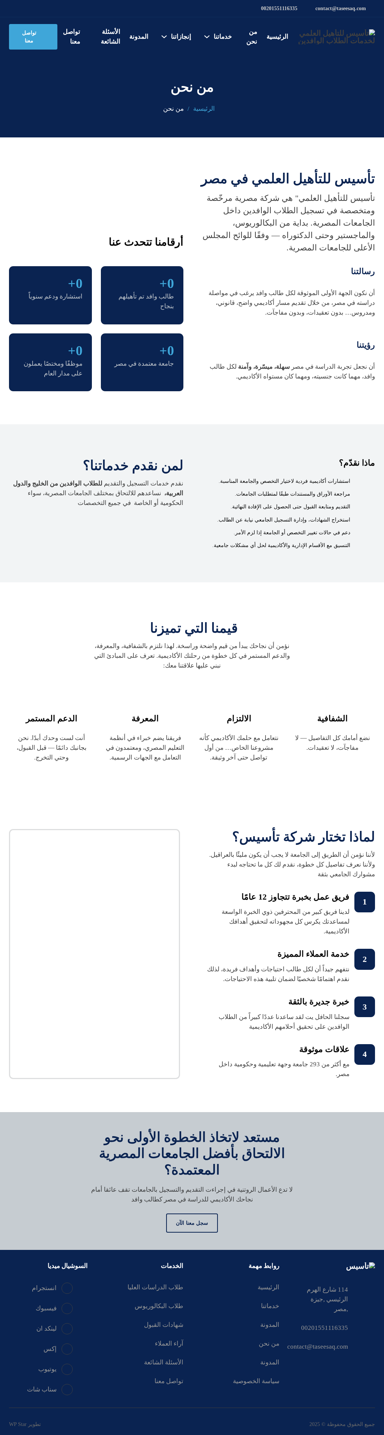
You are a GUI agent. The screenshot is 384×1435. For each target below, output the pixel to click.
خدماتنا (223, 36)
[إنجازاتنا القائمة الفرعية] (164, 36)
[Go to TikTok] (12, 9)
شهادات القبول (163, 1324)
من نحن (251, 36)
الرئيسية (277, 36)
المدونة (138, 36)
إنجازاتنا (181, 36)
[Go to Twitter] (55, 9)
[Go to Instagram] (23, 9)
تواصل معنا (71, 36)
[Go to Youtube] (44, 9)
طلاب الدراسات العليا (155, 1287)
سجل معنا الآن (192, 1223)
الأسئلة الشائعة (110, 36)
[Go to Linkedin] (66, 9)
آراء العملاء (169, 1343)
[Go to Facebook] (34, 9)
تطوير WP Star (25, 1424)
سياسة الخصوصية (256, 1381)
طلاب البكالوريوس (159, 1306)
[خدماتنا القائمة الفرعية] (207, 36)
